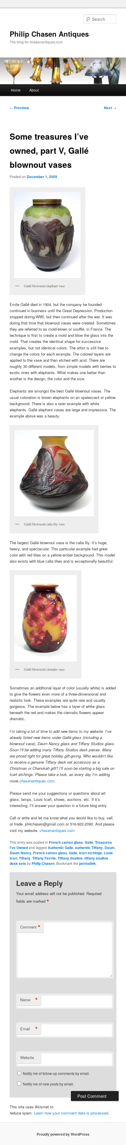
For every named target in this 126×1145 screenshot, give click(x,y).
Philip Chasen (43, 863)
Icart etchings (90, 852)
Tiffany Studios (70, 858)
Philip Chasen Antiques (49, 34)
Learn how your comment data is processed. (71, 1113)
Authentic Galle (60, 847)
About (34, 89)
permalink (87, 863)
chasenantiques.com (37, 781)
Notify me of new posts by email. (48, 1083)
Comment (30, 927)
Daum (110, 847)
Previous (19, 107)
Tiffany (24, 858)
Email (29, 1029)
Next (110, 107)
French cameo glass (66, 842)
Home (16, 89)
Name (29, 999)
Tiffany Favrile (44, 858)
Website (27, 1057)
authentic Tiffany (89, 847)
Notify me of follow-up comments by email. (56, 1073)
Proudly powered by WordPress (63, 1134)
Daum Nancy (20, 852)
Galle (89, 842)
